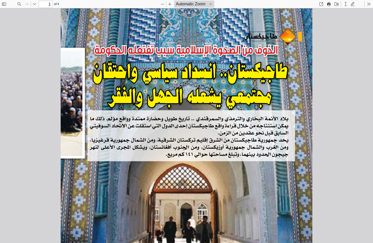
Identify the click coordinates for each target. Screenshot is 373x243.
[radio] (345, 4)
